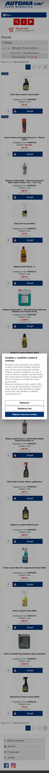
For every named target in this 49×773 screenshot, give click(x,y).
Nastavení (24, 402)
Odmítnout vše (25, 408)
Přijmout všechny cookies (24, 414)
